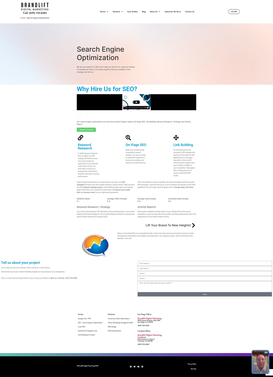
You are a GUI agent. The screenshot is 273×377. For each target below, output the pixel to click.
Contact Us (189, 12)
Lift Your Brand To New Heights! (168, 225)
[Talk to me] (260, 362)
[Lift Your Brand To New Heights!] (193, 225)
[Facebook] (131, 367)
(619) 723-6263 (38, 13)
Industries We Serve (173, 12)
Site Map (193, 369)
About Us (154, 12)
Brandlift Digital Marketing (149, 318)
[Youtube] (138, 367)
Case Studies (132, 12)
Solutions (116, 12)
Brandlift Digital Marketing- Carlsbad (150, 336)
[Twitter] (134, 367)
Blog (144, 12)
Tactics (103, 12)
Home (22, 18)
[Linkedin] (142, 367)
